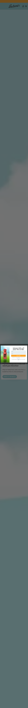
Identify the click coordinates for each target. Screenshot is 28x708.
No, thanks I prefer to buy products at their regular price (18, 359)
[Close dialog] (26, 346)
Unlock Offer (18, 355)
